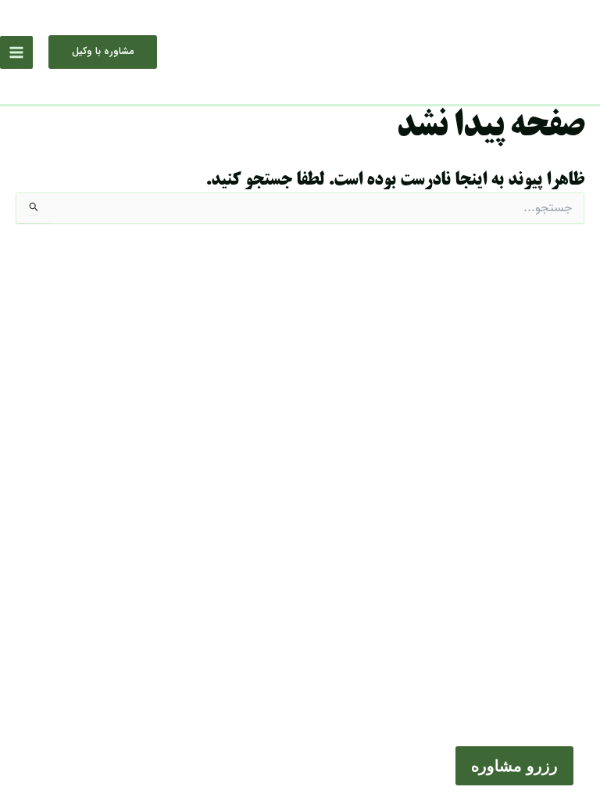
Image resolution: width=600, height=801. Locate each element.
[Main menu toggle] (16, 52)
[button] (102, 52)
